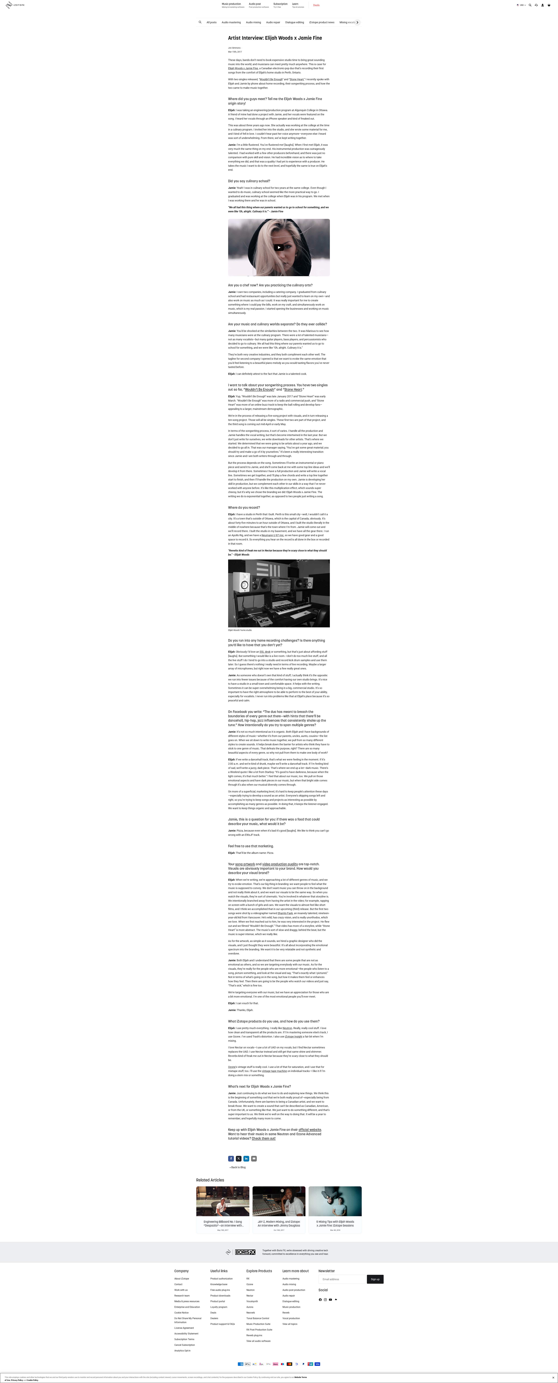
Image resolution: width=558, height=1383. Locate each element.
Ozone (249, 1284)
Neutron (250, 1290)
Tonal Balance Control (257, 1318)
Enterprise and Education (187, 1307)
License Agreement (184, 1328)
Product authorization (221, 1278)
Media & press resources (186, 1301)
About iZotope (181, 1278)
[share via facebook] (231, 1159)
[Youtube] (330, 1299)
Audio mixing (253, 22)
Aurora (249, 1307)
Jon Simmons (234, 48)
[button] (200, 22)
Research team (182, 1295)
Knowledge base (218, 1284)
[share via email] (254, 1159)
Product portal (217, 1301)
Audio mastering (231, 22)
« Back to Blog (238, 1167)
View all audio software (258, 1341)
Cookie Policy (32, 1380)
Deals (213, 1312)
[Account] (542, 5)
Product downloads (220, 1295)
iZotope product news (321, 22)
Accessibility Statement (186, 1333)
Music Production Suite (258, 1324)
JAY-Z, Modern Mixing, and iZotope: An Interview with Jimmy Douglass (279, 1223)
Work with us (181, 1290)
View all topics (289, 1324)
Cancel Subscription (184, 1345)
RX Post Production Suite (259, 1329)
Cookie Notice (181, 1312)
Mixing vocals (347, 22)
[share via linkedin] (246, 1159)
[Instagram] (325, 1299)
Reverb (285, 1312)
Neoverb (250, 1312)
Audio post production (293, 1290)
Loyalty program (218, 1307)
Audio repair (273, 22)
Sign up (375, 1279)
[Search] (530, 5)
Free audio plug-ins (220, 1290)
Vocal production (291, 1318)
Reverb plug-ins (254, 1335)
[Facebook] (320, 1299)
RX (247, 1278)
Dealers (214, 1318)
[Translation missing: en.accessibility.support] (536, 5)
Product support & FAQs (222, 1324)
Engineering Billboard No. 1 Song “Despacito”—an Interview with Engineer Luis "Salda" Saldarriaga (222, 1225)
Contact (178, 1284)
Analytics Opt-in (182, 1350)
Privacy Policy (17, 1380)
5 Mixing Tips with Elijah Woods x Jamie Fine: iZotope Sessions (335, 1223)
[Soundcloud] (335, 1299)
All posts (212, 22)
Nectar (249, 1295)
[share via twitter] (239, 1159)
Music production (291, 1307)
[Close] (553, 1377)
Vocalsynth (252, 1301)
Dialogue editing (294, 22)
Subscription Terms (184, 1339)
